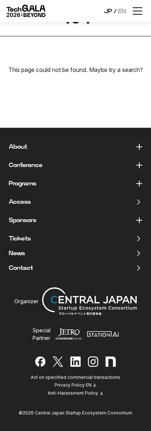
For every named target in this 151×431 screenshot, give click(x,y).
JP (108, 11)
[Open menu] (137, 11)
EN (122, 11)
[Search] (99, 88)
